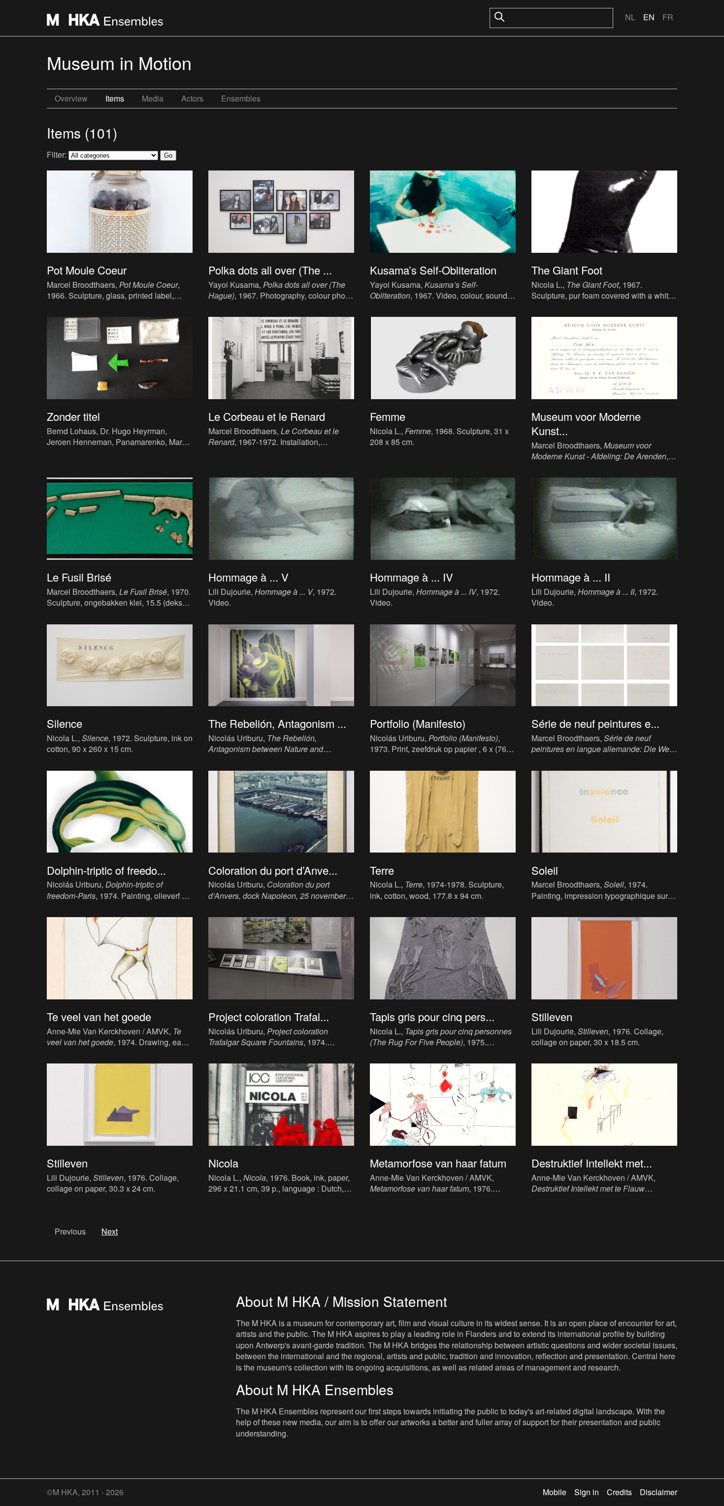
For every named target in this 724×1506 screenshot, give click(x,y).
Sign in (586, 1492)
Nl (630, 17)
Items (114, 98)
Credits (619, 1492)
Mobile (554, 1492)
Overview (71, 98)
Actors (192, 98)
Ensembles (241, 98)
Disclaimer (658, 1492)
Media (153, 98)
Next (109, 1231)
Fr (667, 17)
